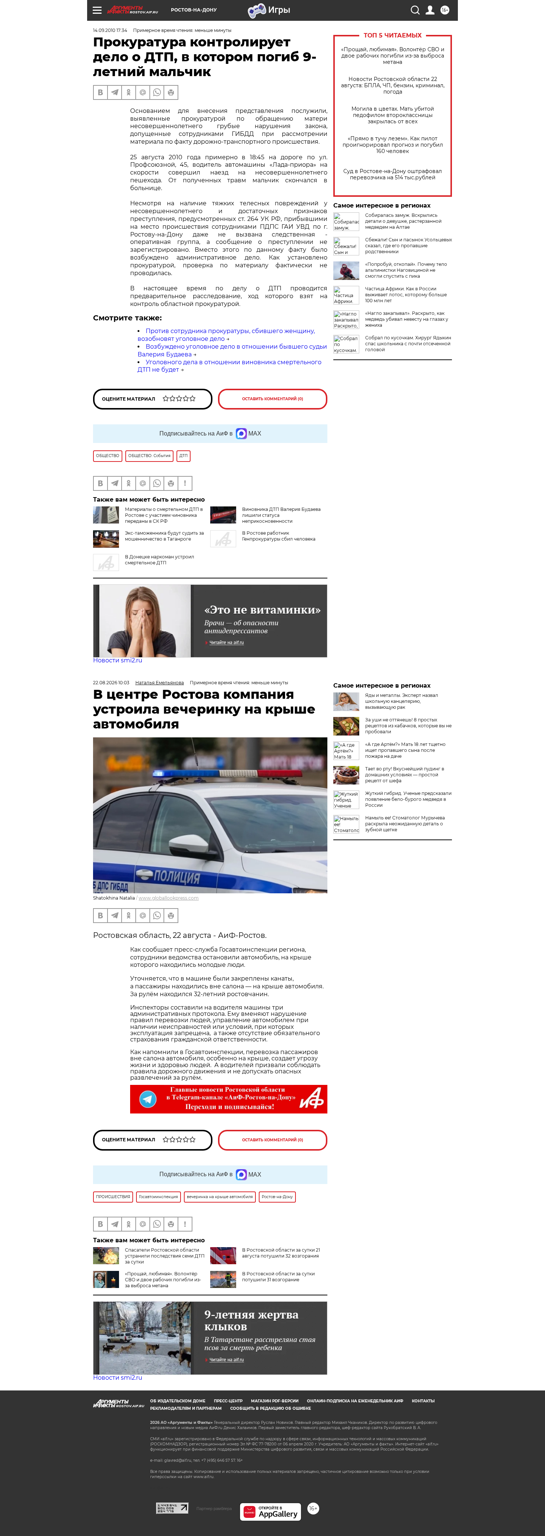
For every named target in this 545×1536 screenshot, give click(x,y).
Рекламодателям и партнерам (186, 1408)
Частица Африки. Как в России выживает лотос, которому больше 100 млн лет (406, 294)
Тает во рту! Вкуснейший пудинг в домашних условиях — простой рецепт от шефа (404, 774)
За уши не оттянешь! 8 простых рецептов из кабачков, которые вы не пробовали (408, 725)
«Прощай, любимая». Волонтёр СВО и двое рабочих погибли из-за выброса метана (393, 55)
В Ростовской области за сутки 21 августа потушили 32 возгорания (281, 1253)
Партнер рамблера (214, 1508)
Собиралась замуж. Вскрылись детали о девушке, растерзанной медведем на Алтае (403, 221)
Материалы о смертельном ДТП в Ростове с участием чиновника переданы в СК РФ (164, 515)
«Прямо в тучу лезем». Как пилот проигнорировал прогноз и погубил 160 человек (393, 145)
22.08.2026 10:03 (111, 682)
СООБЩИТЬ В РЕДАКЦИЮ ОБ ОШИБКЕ (270, 1408)
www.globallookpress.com (169, 898)
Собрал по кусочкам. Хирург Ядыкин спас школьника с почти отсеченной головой (408, 343)
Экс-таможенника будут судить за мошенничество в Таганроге (164, 536)
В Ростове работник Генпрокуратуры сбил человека (279, 536)
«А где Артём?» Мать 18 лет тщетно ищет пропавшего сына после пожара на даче (405, 750)
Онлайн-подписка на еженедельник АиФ (355, 1401)
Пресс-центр (228, 1401)
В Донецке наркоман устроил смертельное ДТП (159, 559)
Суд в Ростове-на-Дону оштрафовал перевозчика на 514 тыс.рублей (392, 174)
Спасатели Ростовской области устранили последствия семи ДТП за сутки (165, 1256)
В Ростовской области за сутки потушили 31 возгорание (278, 1276)
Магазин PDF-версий (274, 1401)
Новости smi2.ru (117, 660)
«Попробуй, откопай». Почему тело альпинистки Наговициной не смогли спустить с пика (406, 270)
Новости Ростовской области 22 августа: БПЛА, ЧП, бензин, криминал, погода (393, 85)
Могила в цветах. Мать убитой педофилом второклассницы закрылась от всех (392, 115)
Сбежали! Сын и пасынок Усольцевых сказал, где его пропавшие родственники (408, 245)
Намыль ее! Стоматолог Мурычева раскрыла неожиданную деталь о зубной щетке (405, 823)
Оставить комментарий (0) (272, 399)
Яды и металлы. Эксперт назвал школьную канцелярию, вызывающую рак (401, 701)
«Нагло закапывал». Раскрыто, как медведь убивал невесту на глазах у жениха (406, 319)
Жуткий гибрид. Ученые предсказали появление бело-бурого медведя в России (408, 799)
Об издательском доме (177, 1401)
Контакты (423, 1401)
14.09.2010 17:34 (110, 30)
